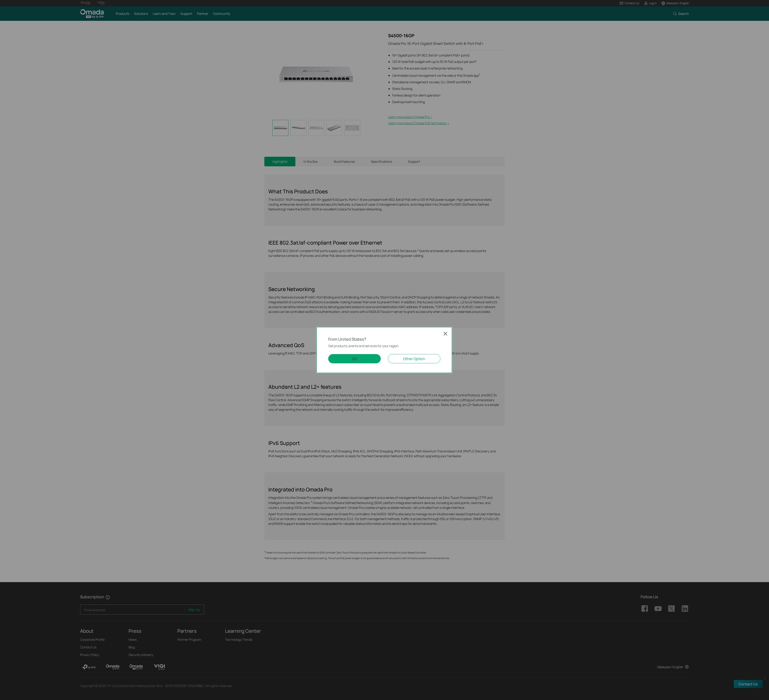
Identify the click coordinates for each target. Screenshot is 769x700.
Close (445, 333)
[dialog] (384, 350)
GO (354, 358)
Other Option (414, 358)
